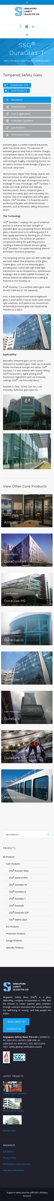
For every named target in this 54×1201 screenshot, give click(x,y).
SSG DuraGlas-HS (18, 884)
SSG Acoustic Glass (19, 870)
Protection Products (16, 933)
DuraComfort (15, 561)
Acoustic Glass (16, 522)
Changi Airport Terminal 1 (15, 1093)
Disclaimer (8, 1151)
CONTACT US (14, 1028)
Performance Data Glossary (16, 1164)
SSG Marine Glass (18, 919)
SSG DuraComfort (18, 877)
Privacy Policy (9, 1157)
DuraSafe (12, 719)
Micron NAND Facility (13, 1110)
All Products (9, 856)
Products (15, 61)
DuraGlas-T (13, 679)
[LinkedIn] (27, 26)
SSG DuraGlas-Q (17, 891)
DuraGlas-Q (13, 640)
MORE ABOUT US (16, 1021)
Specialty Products (15, 947)
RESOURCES (9, 1145)
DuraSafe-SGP (16, 758)
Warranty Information (13, 1170)
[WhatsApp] (33, 26)
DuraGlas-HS (15, 601)
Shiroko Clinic (9, 1130)
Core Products (27, 61)
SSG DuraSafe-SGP (19, 912)
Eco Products (12, 926)
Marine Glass (15, 797)
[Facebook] (20, 26)
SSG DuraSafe (16, 905)
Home (6, 61)
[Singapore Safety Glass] (27, 11)
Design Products (14, 940)
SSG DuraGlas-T (17, 898)
